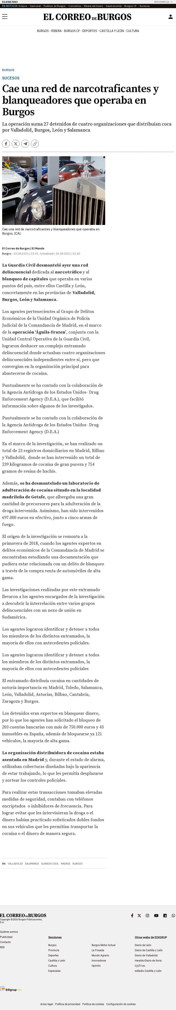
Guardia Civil (50, 863)
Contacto (5, 942)
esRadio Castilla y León (148, 970)
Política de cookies (93, 1004)
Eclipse (23, 6)
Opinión (96, 965)
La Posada (98, 950)
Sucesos (145, 6)
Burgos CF (130, 6)
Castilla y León (112, 31)
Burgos (43, 31)
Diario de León (143, 945)
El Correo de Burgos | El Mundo (23, 248)
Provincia (53, 950)
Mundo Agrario (100, 955)
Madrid (65, 863)
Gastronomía (113, 6)
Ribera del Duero (93, 6)
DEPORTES (89, 31)
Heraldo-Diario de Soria (148, 960)
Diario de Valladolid (146, 955)
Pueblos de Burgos (55, 6)
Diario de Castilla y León (149, 950)
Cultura (132, 31)
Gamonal (35, 6)
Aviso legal (46, 1004)
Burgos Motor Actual (103, 945)
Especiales (54, 970)
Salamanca (32, 863)
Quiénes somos (9, 931)
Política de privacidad (67, 1004)
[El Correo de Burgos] (87, 17)
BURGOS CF (72, 31)
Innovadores (99, 960)
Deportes (53, 955)
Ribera (56, 31)
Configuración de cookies (121, 1004)
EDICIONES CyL (162, 2)
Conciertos (74, 6)
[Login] (170, 17)
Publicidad (6, 937)
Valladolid (15, 863)
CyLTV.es (140, 965)
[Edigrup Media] (10, 988)
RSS (2, 947)
